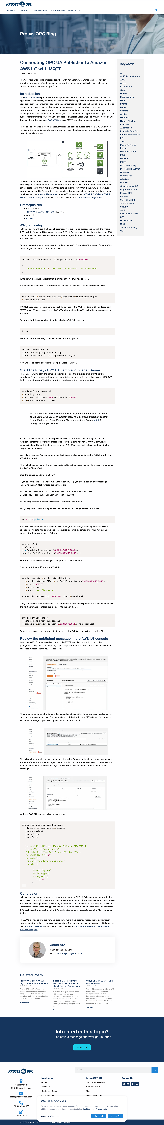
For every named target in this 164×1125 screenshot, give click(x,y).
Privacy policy (102, 1109)
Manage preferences (49, 1116)
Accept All (115, 1116)
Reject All (99, 1116)
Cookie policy (88, 1109)
